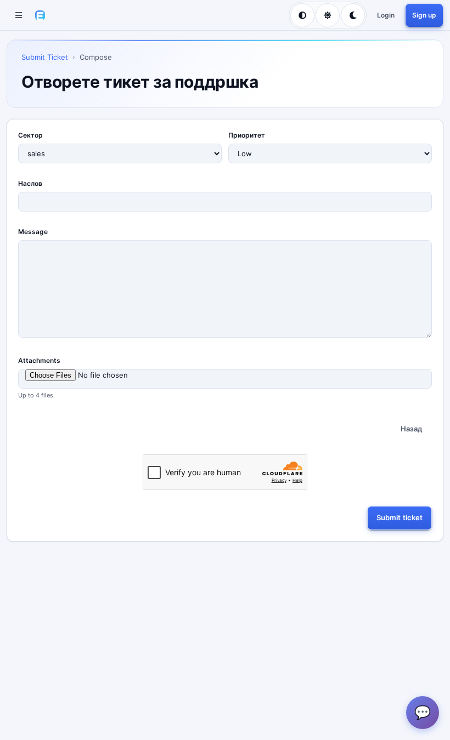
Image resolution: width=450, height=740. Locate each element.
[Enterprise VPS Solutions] (40, 15)
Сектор (30, 135)
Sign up (424, 15)
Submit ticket (399, 517)
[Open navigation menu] (19, 15)
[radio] (302, 15)
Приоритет (246, 135)
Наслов (30, 183)
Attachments (39, 360)
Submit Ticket (44, 57)
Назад (412, 428)
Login (386, 15)
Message (33, 231)
